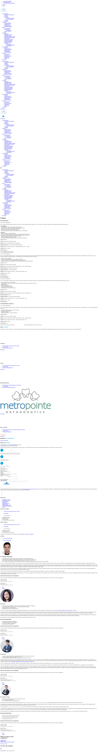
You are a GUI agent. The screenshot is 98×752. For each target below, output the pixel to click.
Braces (3, 27)
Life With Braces (7, 51)
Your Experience (5, 46)
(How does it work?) (3, 743)
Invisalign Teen (6, 24)
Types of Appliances (7, 31)
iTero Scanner (9, 91)
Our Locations (6, 17)
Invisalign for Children (8, 26)
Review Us (4, 59)
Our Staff (6, 15)
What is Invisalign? (7, 70)
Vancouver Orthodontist (10, 18)
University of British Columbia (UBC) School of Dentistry (22, 709)
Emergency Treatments (8, 49)
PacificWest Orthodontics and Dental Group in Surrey (31, 702)
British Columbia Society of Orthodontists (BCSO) (10, 716)
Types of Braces (7, 29)
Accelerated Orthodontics (11, 44)
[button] (49, 167)
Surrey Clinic (6, 102)
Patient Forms (6, 56)
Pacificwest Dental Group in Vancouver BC (65, 610)
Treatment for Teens (7, 35)
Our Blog (6, 20)
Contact (3, 53)
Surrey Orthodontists (10, 19)
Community (6, 21)
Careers (5, 58)
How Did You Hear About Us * (5, 474)
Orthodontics (6, 81)
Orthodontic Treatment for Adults (9, 36)
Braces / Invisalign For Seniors (9, 37)
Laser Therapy (9, 45)
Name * (1, 467)
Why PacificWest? (5, 13)
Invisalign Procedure (7, 23)
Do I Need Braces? (7, 28)
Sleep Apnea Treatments (8, 40)
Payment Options (7, 50)
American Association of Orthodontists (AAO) (10, 717)
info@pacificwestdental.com (19, 324)
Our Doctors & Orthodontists (9, 14)
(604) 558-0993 (4, 580)
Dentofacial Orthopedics (8, 41)
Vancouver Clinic (7, 54)
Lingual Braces (9, 30)
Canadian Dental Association (7, 718)
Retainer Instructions (7, 52)
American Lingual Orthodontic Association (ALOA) (10, 715)
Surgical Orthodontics (8, 42)
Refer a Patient (6, 57)
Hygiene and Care (7, 48)
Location (1, 472)
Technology (6, 43)
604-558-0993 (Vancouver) (4, 459)
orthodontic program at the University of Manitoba (15, 706)
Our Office (6, 16)
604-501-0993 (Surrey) (4, 460)
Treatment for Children (8, 34)
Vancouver (43, 702)
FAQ (5, 32)
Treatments (4, 80)
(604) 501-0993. (4, 634)
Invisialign (4, 69)
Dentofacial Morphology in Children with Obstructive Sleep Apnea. (23, 661)
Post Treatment (6, 38)
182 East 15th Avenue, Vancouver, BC (6, 581)
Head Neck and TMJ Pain (8, 39)
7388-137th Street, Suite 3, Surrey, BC (6, 584)
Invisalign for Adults (7, 25)
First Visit (6, 47)
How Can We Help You (4, 479)
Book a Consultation (7, 55)
